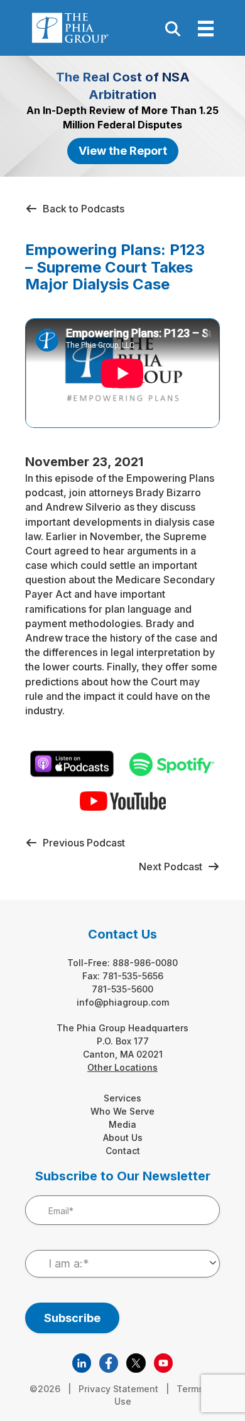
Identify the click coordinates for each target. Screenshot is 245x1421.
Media (122, 1124)
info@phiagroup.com (123, 1002)
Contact (123, 1150)
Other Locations (122, 1067)
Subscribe (72, 1318)
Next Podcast (173, 866)
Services (122, 1098)
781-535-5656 (132, 976)
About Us (123, 1137)
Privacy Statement (118, 1388)
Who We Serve (122, 1111)
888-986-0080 (145, 962)
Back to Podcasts (81, 208)
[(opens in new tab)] (81, 1362)
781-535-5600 (122, 989)
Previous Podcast (81, 842)
